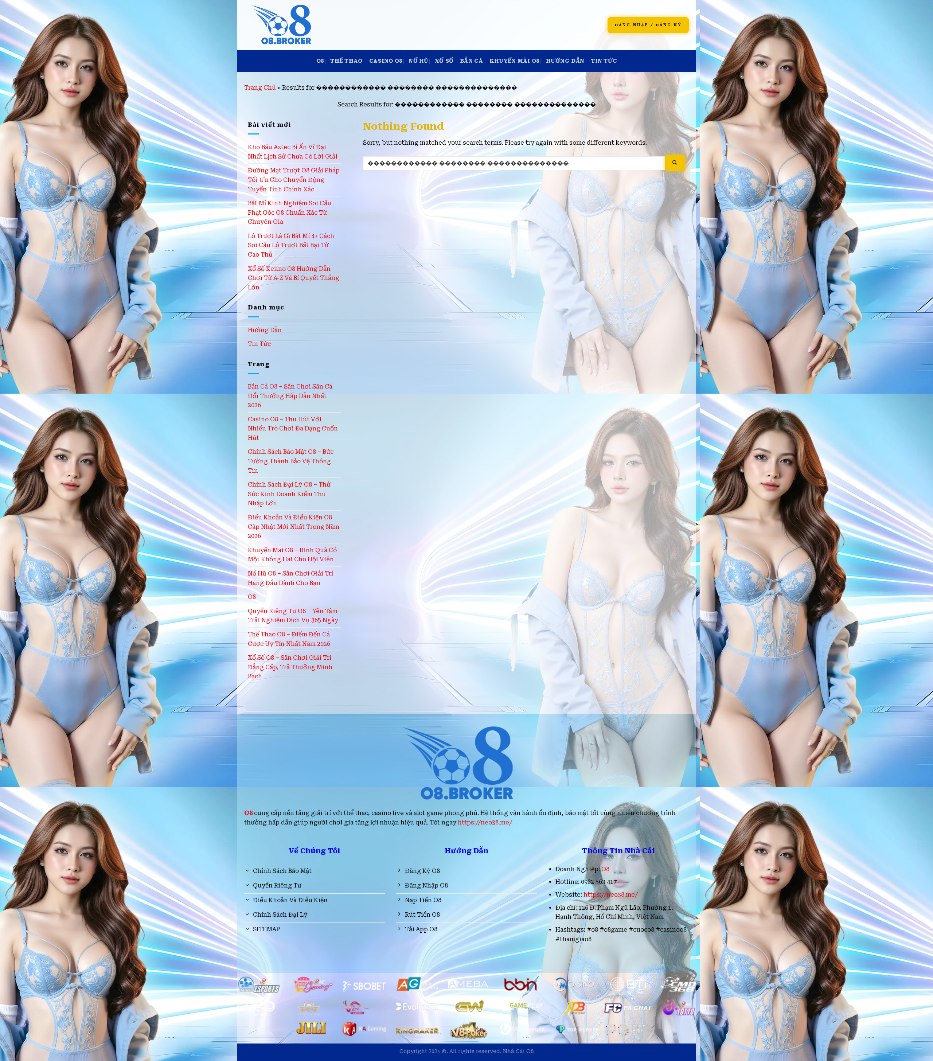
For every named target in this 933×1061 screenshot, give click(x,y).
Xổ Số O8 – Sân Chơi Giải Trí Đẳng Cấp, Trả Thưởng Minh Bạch (290, 667)
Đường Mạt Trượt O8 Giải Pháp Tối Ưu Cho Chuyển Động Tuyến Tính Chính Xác (294, 179)
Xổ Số (444, 61)
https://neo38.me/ (485, 822)
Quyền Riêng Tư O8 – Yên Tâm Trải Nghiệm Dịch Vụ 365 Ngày (293, 616)
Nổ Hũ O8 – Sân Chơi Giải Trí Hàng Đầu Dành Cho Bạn (290, 578)
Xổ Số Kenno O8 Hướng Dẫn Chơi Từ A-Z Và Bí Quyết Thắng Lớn (293, 278)
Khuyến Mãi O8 (514, 61)
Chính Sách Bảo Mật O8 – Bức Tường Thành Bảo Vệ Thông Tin (290, 461)
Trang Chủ (260, 87)
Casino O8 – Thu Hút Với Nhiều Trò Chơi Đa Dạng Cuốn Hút (293, 428)
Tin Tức (604, 61)
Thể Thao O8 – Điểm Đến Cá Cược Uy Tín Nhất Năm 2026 (289, 639)
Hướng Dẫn (565, 61)
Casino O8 (385, 61)
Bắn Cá (471, 61)
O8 (320, 61)
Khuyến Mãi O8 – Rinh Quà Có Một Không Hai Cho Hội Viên (292, 555)
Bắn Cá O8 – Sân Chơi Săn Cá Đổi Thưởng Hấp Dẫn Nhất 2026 (290, 396)
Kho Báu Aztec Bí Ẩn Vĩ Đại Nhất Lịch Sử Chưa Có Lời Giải (292, 152)
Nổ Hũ (418, 61)
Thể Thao (346, 61)
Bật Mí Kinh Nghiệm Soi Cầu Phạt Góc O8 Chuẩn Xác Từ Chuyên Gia (289, 212)
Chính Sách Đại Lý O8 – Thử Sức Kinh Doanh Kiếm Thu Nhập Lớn (289, 494)
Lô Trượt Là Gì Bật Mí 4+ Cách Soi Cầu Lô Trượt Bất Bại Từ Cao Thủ (291, 245)
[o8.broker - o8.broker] (350, 25)
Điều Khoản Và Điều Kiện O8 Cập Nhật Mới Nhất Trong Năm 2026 (293, 526)
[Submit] (675, 163)
